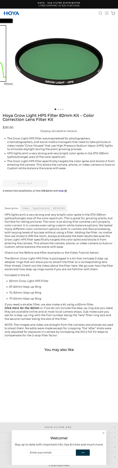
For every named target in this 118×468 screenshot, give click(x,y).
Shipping (45, 131)
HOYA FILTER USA (58, 427)
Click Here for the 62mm (22, 307)
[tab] (11, 208)
